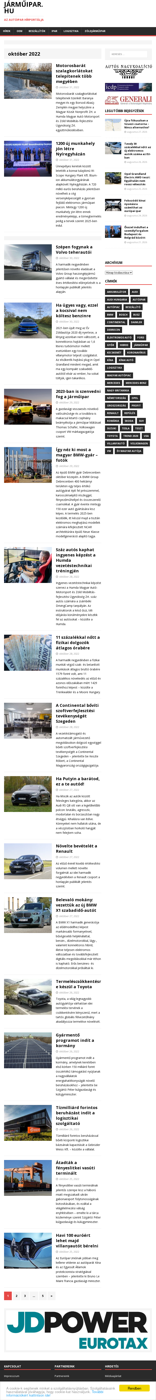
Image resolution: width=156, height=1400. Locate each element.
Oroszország (116, 405)
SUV (141, 421)
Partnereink (62, 1376)
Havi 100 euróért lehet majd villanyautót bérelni (77, 1241)
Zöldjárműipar (95, 31)
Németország (116, 398)
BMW (110, 314)
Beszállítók (37, 31)
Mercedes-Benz (136, 383)
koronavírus (136, 352)
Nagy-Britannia (118, 390)
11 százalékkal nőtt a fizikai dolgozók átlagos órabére (78, 642)
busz (136, 314)
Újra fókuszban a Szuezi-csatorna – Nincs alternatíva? (136, 124)
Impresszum (11, 1376)
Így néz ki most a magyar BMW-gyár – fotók (77, 455)
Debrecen (113, 330)
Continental (116, 322)
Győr (110, 345)
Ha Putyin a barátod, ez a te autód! (78, 781)
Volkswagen (139, 443)
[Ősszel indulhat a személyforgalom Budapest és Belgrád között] (113, 235)
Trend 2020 (130, 436)
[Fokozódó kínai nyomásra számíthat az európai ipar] (113, 209)
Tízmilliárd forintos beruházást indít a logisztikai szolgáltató (77, 1115)
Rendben (134, 1388)
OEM (19, 31)
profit (136, 405)
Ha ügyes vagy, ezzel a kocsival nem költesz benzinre (77, 310)
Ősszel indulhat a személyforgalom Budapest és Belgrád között (136, 232)
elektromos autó (119, 337)
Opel (135, 398)
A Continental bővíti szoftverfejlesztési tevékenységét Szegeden (77, 713)
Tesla (125, 428)
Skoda (129, 421)
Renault (113, 413)
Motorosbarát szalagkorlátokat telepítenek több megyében (74, 73)
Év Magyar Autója (129, 451)
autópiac (113, 307)
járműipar (141, 345)
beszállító (133, 307)
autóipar (139, 299)
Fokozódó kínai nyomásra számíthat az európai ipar (134, 206)
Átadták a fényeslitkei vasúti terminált (75, 1168)
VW (109, 451)
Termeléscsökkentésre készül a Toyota (78, 984)
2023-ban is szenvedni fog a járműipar (78, 394)
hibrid (124, 345)
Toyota (112, 436)
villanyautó (116, 443)
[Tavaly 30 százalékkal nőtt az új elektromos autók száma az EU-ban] (113, 152)
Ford (140, 337)
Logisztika (71, 31)
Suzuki (111, 428)
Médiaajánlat (113, 1376)
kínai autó (126, 360)
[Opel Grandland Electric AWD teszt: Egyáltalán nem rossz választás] (113, 182)
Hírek (6, 31)
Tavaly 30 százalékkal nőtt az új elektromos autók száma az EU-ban (137, 150)
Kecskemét (114, 352)
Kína (110, 360)
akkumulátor (116, 292)
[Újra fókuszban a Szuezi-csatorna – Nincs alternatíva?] (113, 128)
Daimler (136, 322)
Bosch (123, 314)
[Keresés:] (128, 54)
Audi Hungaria (117, 299)
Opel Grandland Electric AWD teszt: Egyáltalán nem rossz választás (137, 179)
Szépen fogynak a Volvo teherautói (74, 249)
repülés (129, 413)
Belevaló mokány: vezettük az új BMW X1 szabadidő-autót (76, 905)
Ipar (54, 31)
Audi (135, 292)
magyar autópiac (119, 375)
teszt (139, 428)
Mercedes (113, 383)
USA (146, 436)
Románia (113, 421)
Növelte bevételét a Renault (76, 848)
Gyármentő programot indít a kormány (75, 1040)
